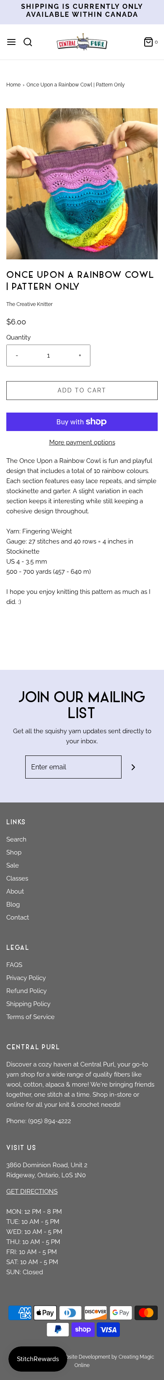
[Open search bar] (31, 42)
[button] (82, 183)
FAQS (14, 965)
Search (16, 839)
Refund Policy (26, 991)
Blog (13, 904)
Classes (17, 878)
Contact (17, 917)
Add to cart (82, 390)
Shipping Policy (28, 1004)
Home (13, 85)
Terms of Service (30, 1017)
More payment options (82, 442)
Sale (12, 865)
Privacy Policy (26, 978)
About (15, 891)
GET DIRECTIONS (32, 1191)
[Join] (133, 767)
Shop (13, 852)
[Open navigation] (11, 42)
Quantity (18, 337)
